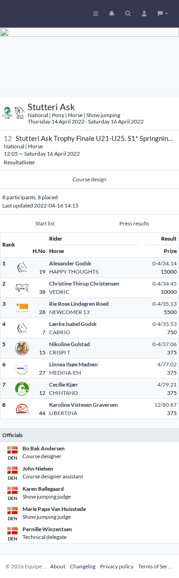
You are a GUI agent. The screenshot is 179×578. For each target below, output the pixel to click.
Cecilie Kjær (63, 384)
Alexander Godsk (70, 263)
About (57, 566)
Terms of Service (157, 566)
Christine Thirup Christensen (84, 283)
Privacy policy (117, 566)
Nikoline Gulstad (69, 344)
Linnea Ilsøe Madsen (73, 364)
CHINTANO (63, 392)
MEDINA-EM (65, 372)
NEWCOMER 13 (69, 312)
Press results (134, 223)
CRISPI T (59, 352)
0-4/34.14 (164, 263)
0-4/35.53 (164, 323)
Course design (89, 179)
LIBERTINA (63, 413)
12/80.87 (165, 404)
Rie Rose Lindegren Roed (79, 303)
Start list (45, 223)
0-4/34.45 (164, 283)
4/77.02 (167, 364)
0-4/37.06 (164, 344)
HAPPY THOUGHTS (73, 271)
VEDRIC (59, 291)
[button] (162, 14)
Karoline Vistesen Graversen (83, 404)
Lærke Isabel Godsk (73, 323)
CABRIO (59, 332)
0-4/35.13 (164, 303)
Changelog (82, 566)
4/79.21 (167, 384)
